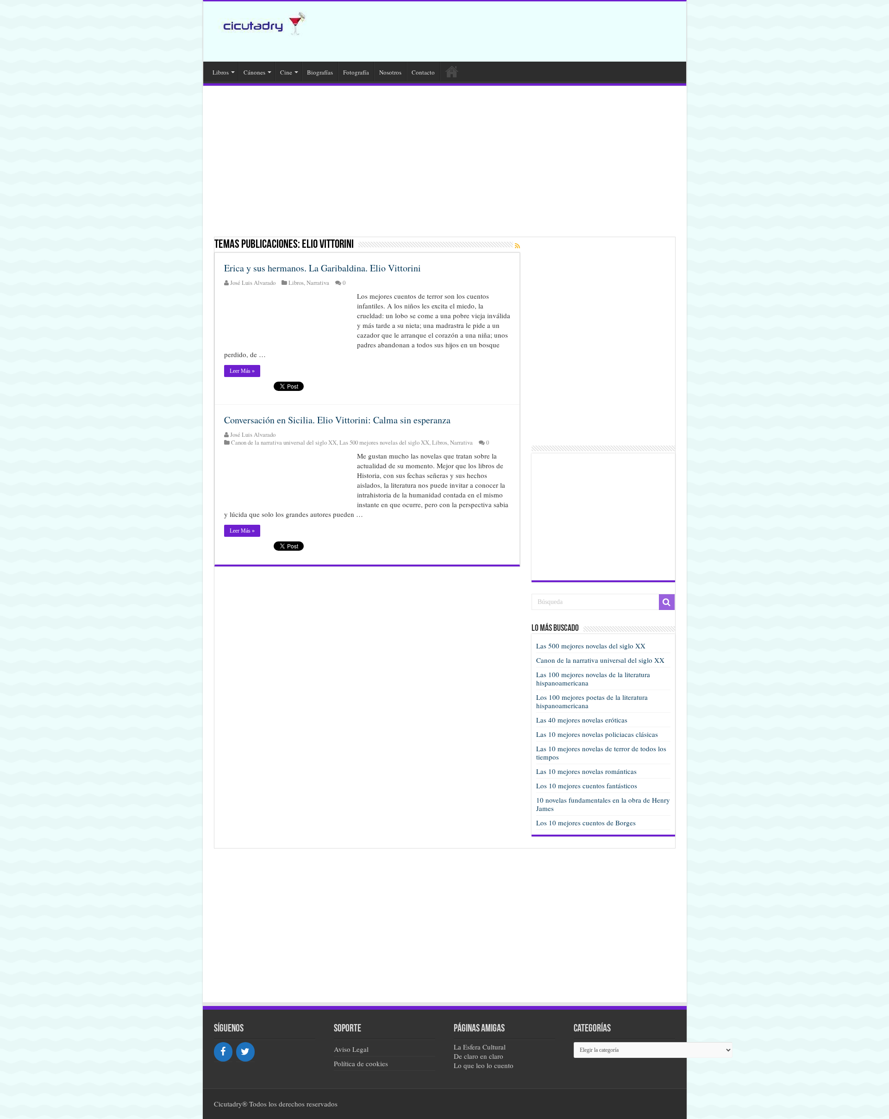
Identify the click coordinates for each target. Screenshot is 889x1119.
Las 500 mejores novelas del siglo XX (384, 442)
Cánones (254, 72)
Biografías (320, 72)
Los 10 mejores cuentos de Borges (586, 822)
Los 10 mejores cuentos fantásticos (586, 785)
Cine (286, 72)
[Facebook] (223, 1052)
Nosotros (390, 72)
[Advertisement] (510, 31)
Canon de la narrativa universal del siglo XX (284, 442)
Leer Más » (242, 371)
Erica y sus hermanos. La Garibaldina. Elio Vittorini (322, 268)
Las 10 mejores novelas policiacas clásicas (597, 734)
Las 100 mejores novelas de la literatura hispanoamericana (593, 678)
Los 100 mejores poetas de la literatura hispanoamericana (592, 701)
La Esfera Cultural (480, 1046)
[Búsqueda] (667, 602)
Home (452, 71)
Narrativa (318, 283)
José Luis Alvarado (252, 283)
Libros (221, 72)
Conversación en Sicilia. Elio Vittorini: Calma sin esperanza (337, 420)
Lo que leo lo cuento (483, 1065)
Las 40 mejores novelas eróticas (581, 719)
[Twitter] (245, 1052)
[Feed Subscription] (517, 245)
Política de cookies (361, 1063)
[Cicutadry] (260, 23)
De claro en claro (478, 1056)
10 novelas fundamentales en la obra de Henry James (603, 804)
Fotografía (356, 72)
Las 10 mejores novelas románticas (586, 771)
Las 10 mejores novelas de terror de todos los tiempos (601, 752)
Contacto (423, 72)
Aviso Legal (351, 1049)
